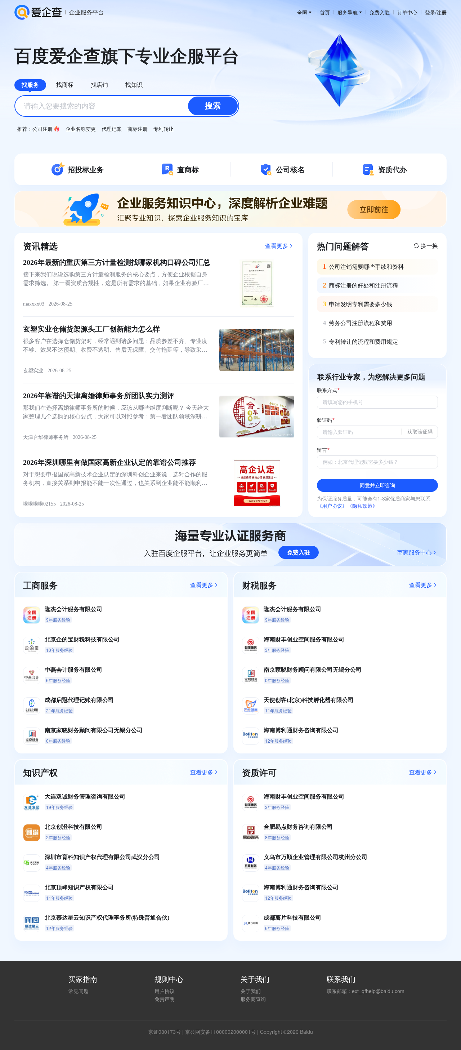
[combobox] (126, 106)
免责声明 (165, 998)
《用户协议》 (332, 505)
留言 (322, 450)
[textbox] (126, 106)
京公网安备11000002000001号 (220, 1031)
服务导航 (347, 12)
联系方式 (327, 390)
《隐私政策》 (362, 505)
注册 (442, 12)
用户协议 (165, 991)
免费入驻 (380, 12)
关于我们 (251, 991)
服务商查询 (253, 998)
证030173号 (167, 1031)
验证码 (324, 420)
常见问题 (78, 991)
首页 (325, 12)
